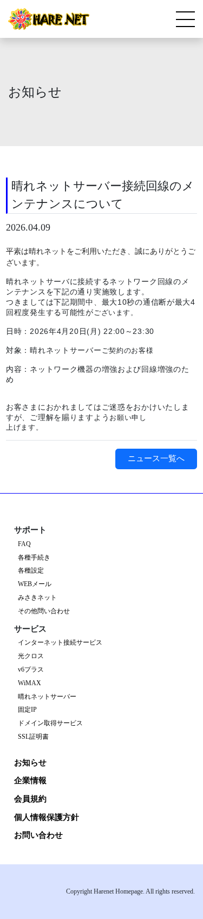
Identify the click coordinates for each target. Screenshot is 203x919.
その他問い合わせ (44, 611)
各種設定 (31, 570)
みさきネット (37, 597)
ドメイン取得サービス (50, 723)
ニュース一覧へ (156, 458)
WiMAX (29, 683)
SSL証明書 (33, 736)
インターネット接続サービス (60, 642)
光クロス (31, 656)
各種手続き (34, 557)
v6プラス (31, 669)
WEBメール (34, 584)
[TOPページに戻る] (48, 19)
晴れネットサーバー (47, 696)
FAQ (24, 544)
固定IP (27, 709)
